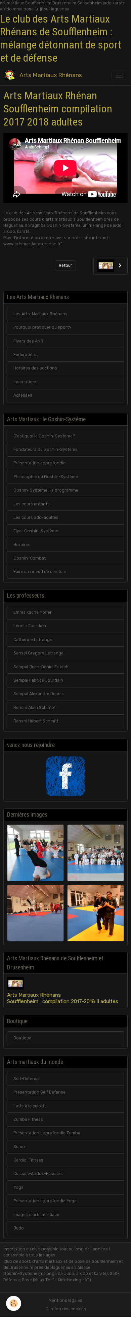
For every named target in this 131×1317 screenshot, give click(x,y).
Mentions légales (65, 1300)
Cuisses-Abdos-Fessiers (38, 1173)
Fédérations (25, 354)
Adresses (22, 395)
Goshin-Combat (29, 558)
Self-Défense (26, 1078)
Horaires (21, 544)
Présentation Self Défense (39, 1092)
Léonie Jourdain (29, 626)
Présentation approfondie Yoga (45, 1201)
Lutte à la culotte (30, 1106)
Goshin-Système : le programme (45, 490)
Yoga (18, 1187)
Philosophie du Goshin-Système (45, 476)
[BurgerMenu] (119, 75)
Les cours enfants (31, 504)
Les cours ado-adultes (35, 517)
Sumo (19, 1146)
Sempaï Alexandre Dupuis (38, 693)
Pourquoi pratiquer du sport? (42, 327)
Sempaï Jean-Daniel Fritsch (41, 667)
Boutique (22, 1038)
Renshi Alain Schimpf (34, 707)
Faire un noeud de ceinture (40, 571)
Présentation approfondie (39, 463)
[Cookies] (13, 1303)
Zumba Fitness (28, 1119)
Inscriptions (25, 382)
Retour (65, 265)
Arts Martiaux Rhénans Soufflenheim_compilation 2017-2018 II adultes (62, 998)
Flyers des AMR (28, 341)
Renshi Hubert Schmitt (35, 721)
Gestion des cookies (65, 1309)
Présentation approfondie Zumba (46, 1133)
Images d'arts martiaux (36, 1214)
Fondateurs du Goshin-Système (45, 449)
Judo (18, 1228)
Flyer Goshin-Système (35, 531)
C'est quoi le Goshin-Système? (44, 436)
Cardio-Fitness (28, 1160)
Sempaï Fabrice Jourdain (38, 680)
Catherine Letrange (32, 639)
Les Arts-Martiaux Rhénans (40, 314)
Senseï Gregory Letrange (38, 653)
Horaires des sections (35, 368)
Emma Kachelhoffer (32, 612)
